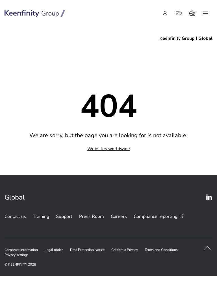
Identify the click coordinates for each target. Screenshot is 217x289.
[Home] (35, 13)
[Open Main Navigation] (205, 13)
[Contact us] (178, 13)
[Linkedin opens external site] (209, 197)
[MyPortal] (165, 13)
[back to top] (207, 247)
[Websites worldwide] (192, 13)
